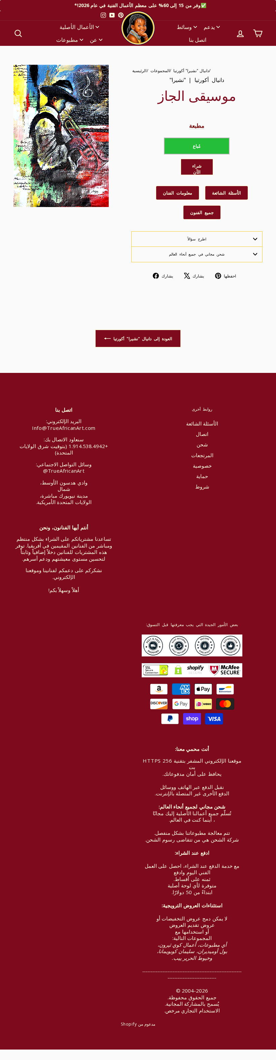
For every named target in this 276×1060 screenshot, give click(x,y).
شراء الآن (197, 169)
